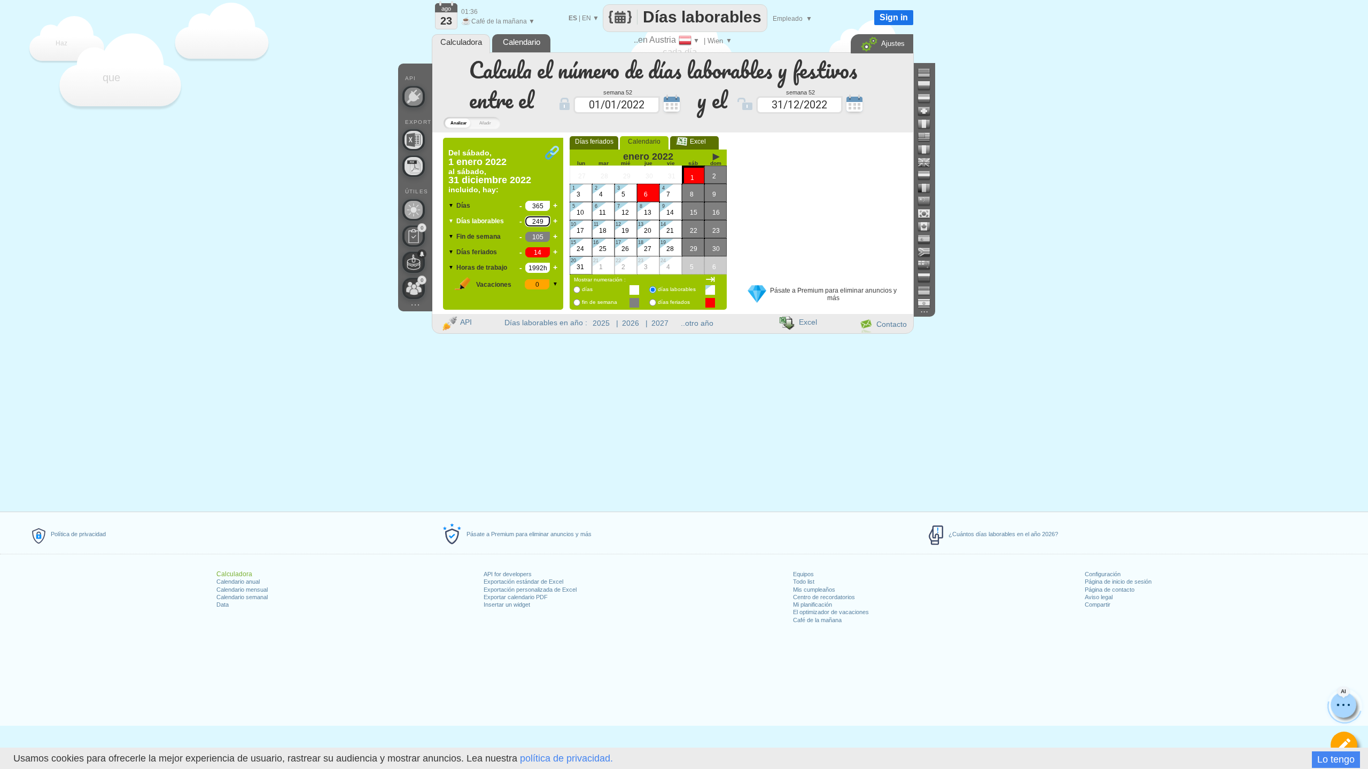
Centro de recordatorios (824, 597)
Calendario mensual (242, 589)
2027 (660, 323)
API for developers (508, 574)
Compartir (1097, 604)
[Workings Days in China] (928, 200)
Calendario (644, 141)
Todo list (803, 581)
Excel (694, 141)
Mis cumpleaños (814, 589)
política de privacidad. (566, 758)
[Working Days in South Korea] (928, 213)
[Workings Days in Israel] (928, 303)
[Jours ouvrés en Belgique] (928, 188)
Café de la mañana (817, 620)
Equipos (803, 574)
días (587, 289)
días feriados (674, 302)
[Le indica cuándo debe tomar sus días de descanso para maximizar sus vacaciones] (413, 210)
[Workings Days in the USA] (928, 136)
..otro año (697, 323)
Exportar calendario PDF (516, 597)
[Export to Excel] (413, 140)
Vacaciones (493, 284)
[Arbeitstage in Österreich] (928, 98)
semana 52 (617, 92)
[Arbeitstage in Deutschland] (928, 72)
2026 (630, 323)
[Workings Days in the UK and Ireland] (928, 162)
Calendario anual (238, 581)
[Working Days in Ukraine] (928, 290)
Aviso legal (1099, 597)
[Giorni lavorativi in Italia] (928, 123)
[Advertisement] (822, 204)
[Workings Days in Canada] (928, 226)
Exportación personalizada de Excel (530, 589)
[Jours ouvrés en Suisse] (928, 111)
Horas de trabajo (481, 267)
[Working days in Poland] (928, 85)
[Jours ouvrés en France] (928, 149)
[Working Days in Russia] (928, 277)
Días (463, 205)
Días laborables (480, 221)
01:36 (469, 11)
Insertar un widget (507, 604)
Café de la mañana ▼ (498, 21)
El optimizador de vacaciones (831, 612)
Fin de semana (478, 236)
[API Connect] (413, 96)
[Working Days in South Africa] (928, 252)
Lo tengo (1336, 759)
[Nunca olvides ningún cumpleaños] (413, 262)
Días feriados (476, 252)
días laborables (677, 289)
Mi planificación (812, 604)
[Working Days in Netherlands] (928, 175)
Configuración (1103, 574)
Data (222, 604)
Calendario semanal (242, 597)
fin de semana (599, 302)
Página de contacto (1109, 589)
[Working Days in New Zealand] (928, 264)
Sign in (894, 17)
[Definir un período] (1344, 745)
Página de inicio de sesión (1118, 581)
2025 (601, 323)
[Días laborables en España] (928, 239)
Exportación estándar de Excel (523, 581)
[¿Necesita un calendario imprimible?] (413, 166)
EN (586, 18)
